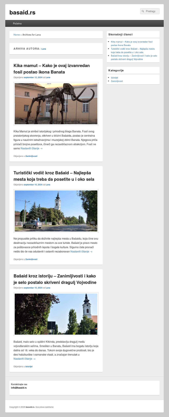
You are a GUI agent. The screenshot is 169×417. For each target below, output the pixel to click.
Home (17, 34)
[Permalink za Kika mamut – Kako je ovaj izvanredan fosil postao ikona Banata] (56, 127)
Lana (43, 48)
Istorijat (29, 366)
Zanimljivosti (31, 156)
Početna (17, 23)
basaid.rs (22, 12)
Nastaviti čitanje (32, 148)
